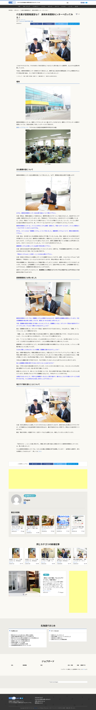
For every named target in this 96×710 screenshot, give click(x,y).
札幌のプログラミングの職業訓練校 (59, 639)
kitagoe (27, 500)
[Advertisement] (48, 479)
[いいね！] (81, 2)
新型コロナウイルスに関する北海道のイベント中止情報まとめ (25, 638)
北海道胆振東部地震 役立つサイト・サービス (21, 645)
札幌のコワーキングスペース (57, 635)
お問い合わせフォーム (40, 701)
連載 (32, 21)
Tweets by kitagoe (53, 682)
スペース (57, 6)
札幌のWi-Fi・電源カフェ (56, 638)
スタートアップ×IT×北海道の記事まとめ (20, 639)
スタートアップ (26, 6)
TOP (19, 6)
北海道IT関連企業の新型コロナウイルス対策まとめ (22, 636)
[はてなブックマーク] (86, 2)
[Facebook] (83, 2)
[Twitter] (85, 2)
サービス (63, 6)
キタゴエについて (39, 697)
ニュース (70, 6)
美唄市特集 (27, 21)
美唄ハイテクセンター (22, 127)
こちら (40, 451)
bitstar (35, 708)
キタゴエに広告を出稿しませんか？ (43, 699)
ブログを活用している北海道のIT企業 (19, 643)
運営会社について (39, 703)
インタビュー (36, 6)
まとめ (76, 6)
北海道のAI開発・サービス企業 (18, 642)
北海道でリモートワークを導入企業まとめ (20, 640)
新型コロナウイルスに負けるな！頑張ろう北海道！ (22, 635)
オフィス (50, 6)
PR (12, 529)
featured (22, 21)
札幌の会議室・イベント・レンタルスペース (61, 636)
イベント (43, 6)
